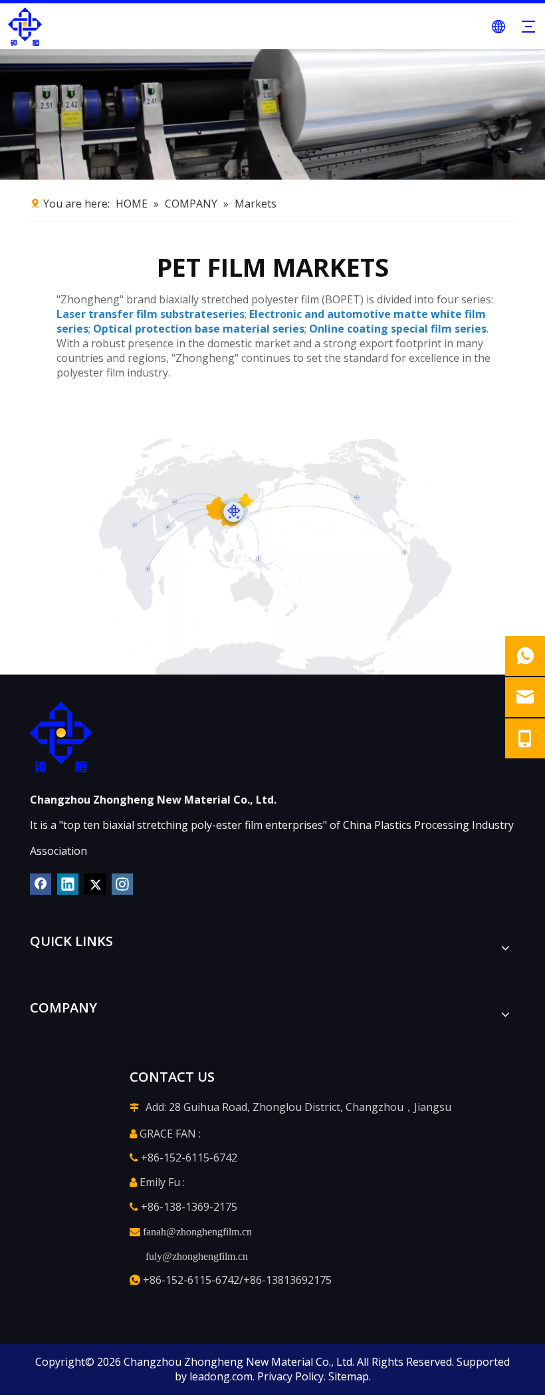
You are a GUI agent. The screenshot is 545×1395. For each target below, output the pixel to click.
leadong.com (221, 1376)
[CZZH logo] (61, 736)
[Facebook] (40, 884)
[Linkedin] (67, 884)
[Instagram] (122, 884)
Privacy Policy (290, 1376)
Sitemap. (349, 1376)
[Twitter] (95, 884)
